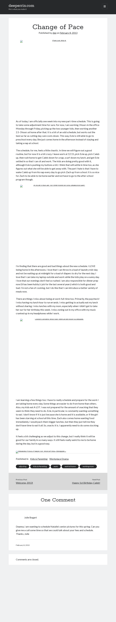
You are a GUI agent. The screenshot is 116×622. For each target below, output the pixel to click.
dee (54, 32)
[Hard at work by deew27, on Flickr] (58, 78)
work (56, 466)
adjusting (22, 466)
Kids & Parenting (39, 458)
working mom (88, 466)
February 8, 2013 (68, 32)
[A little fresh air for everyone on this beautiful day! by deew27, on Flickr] (58, 223)
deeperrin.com (21, 5)
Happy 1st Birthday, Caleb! (86, 482)
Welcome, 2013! (24, 482)
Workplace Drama (59, 458)
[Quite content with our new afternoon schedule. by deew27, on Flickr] (58, 357)
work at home (70, 466)
